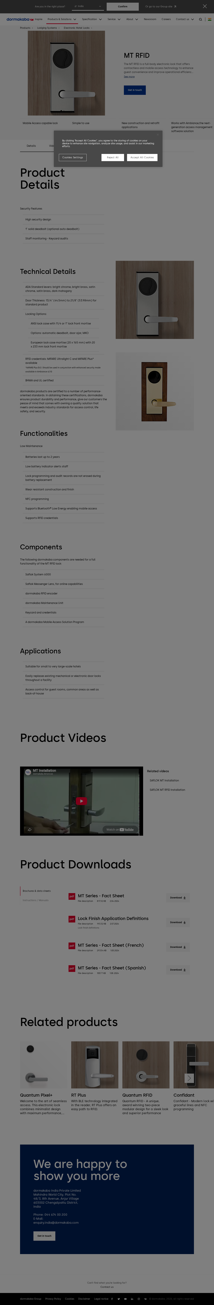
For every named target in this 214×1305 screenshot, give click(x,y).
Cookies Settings (72, 157)
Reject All (113, 157)
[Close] (158, 134)
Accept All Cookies (142, 157)
